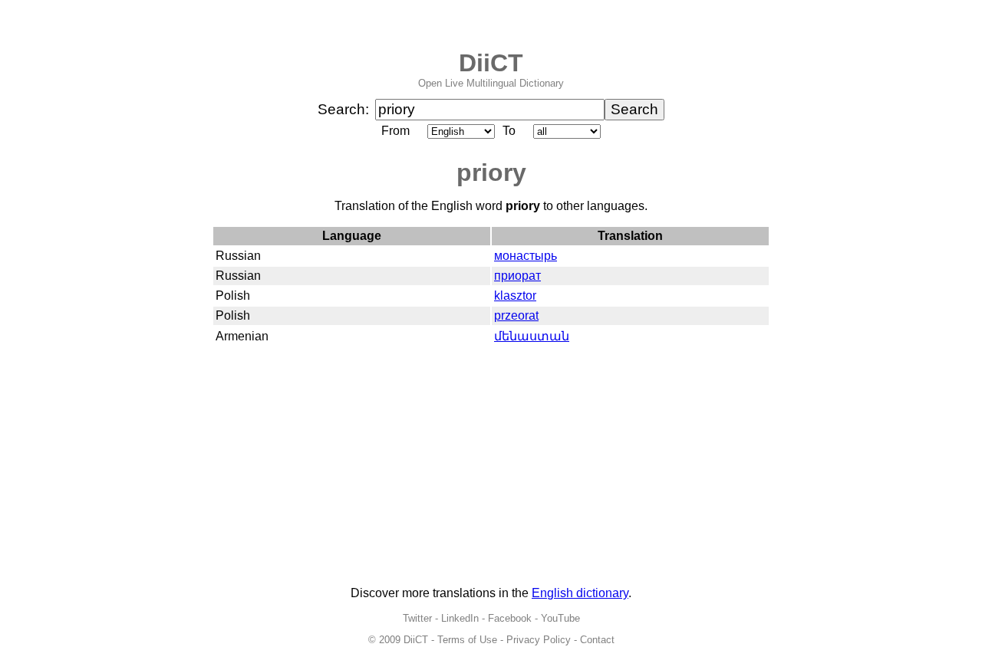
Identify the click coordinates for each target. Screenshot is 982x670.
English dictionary (580, 592)
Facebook (510, 618)
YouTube (560, 618)
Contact (597, 639)
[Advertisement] (491, 467)
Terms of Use (467, 639)
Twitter (417, 618)
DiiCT (491, 63)
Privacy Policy (538, 639)
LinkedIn (460, 618)
